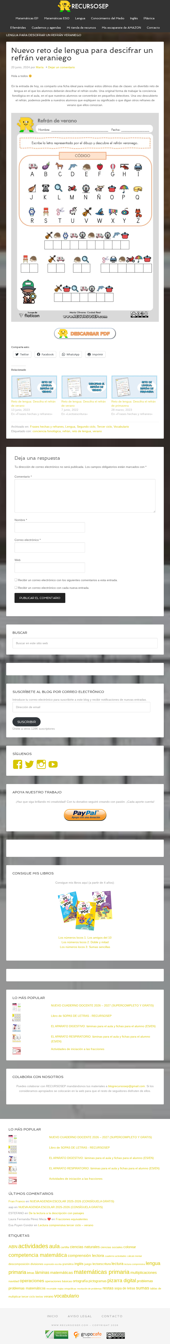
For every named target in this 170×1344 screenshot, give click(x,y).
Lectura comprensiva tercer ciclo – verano (65, 1225)
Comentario (23, 476)
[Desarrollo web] (87, 1337)
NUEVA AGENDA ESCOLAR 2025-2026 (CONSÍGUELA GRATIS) (72, 1201)
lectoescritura (101, 1264)
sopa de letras (124, 1288)
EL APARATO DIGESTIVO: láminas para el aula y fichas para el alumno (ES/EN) (103, 1026)
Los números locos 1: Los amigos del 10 (85, 937)
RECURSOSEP (85, 6)
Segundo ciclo (86, 426)
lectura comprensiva (134, 1264)
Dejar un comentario (61, 67)
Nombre (21, 520)
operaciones (32, 1280)
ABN (12, 1246)
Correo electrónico (28, 540)
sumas (142, 1287)
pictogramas (98, 1281)
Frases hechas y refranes (47, 426)
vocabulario (66, 1296)
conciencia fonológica (47, 431)
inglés (79, 1264)
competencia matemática (37, 1255)
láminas (42, 1272)
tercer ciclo (28, 1296)
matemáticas (61, 1272)
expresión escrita (53, 1264)
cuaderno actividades (115, 1256)
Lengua (70, 426)
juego (88, 1264)
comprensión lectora (86, 1255)
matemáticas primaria (102, 1272)
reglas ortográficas (66, 1288)
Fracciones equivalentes (72, 1219)
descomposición (19, 1264)
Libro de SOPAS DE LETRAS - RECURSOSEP (81, 1015)
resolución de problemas (89, 1288)
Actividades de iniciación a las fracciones (77, 1049)
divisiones (36, 1264)
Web (18, 560)
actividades (33, 1246)
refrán (66, 431)
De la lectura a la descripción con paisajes (56, 1213)
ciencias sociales (112, 1247)
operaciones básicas (58, 1281)
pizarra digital (121, 1280)
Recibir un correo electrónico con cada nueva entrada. (53, 587)
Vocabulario (121, 426)
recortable (51, 1288)
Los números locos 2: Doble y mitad (85, 942)
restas (108, 1288)
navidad (13, 1281)
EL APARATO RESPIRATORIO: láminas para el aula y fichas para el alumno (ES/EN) (104, 1168)
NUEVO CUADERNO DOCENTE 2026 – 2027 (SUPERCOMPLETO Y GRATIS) (102, 1005)
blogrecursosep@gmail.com (126, 1086)
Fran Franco (16, 1201)
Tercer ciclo (104, 426)
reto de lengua (81, 431)
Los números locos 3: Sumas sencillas (85, 947)
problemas (145, 1281)
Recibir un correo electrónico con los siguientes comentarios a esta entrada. (68, 580)
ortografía (80, 1281)
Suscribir (26, 722)
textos (39, 1296)
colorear (129, 1247)
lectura (118, 1263)
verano (97, 431)
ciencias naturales (85, 1247)
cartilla (65, 1247)
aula (54, 1246)
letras (30, 1272)
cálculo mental (134, 1256)
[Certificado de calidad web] (57, 1337)
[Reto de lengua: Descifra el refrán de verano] (34, 387)
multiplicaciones (143, 1273)
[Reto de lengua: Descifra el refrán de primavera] (134, 387)
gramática (68, 1264)
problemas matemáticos (27, 1288)
